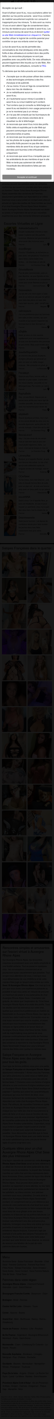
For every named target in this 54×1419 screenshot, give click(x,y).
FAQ (44, 65)
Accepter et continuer (27, 177)
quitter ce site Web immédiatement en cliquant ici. (26, 33)
